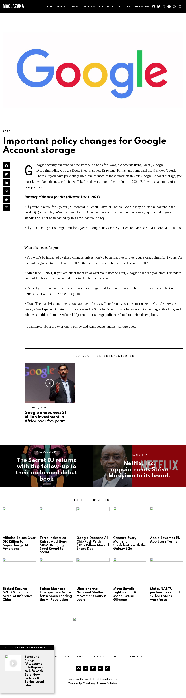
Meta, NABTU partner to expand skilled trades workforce (165, 594)
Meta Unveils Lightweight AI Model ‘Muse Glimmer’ (125, 594)
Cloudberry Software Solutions (100, 683)
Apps (72, 6)
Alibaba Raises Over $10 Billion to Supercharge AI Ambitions (19, 543)
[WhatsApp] (174, 6)
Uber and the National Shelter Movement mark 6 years (91, 594)
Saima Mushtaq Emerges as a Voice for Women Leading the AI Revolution (56, 594)
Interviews (142, 6)
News (59, 6)
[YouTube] (169, 6)
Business (105, 6)
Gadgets (87, 6)
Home (49, 6)
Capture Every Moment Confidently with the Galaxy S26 (129, 543)
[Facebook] (153, 6)
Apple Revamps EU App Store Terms (165, 539)
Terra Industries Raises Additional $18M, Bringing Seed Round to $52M (54, 545)
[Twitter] (158, 6)
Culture (123, 6)
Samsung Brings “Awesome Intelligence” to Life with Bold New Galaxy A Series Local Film (34, 671)
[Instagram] (164, 6)
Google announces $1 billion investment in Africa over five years (45, 417)
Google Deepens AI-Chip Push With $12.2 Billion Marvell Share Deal (92, 543)
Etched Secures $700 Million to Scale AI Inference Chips (18, 594)
